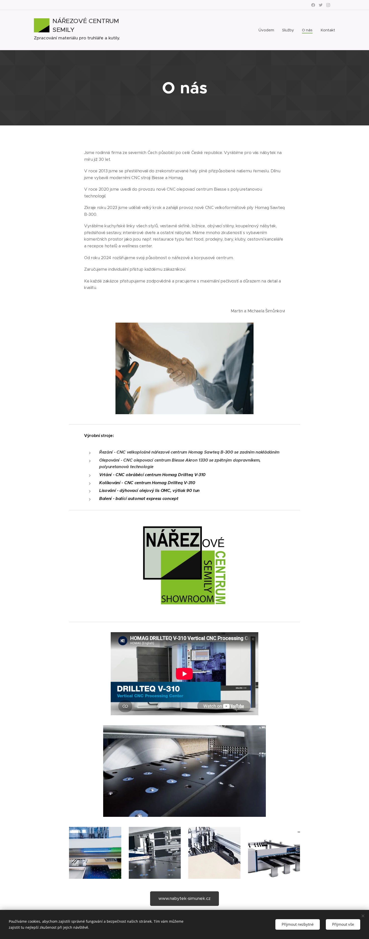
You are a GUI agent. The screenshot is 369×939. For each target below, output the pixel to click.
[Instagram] (328, 5)
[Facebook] (313, 5)
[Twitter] (321, 5)
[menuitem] (267, 30)
